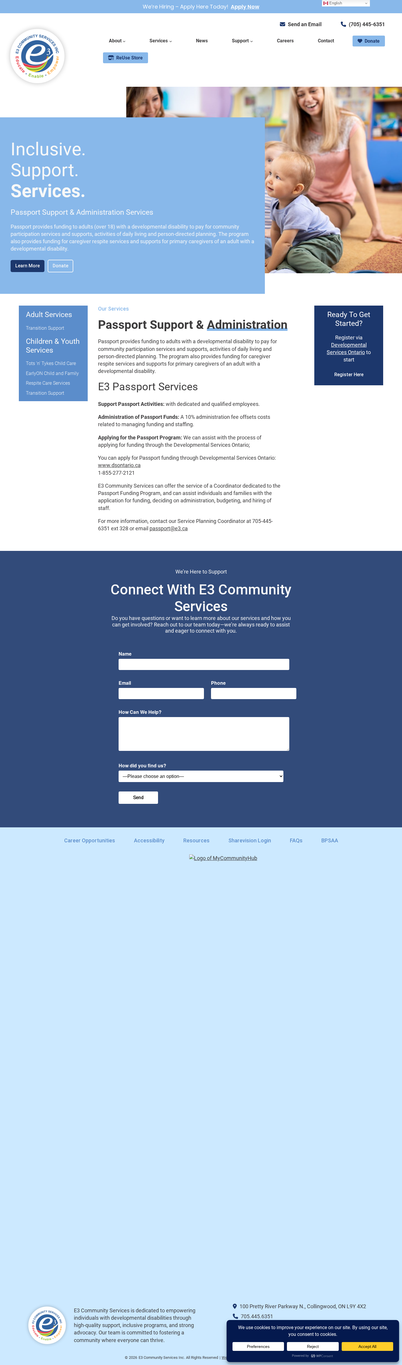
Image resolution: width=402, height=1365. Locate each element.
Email (125, 682)
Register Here (348, 374)
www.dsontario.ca (119, 465)
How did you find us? (142, 765)
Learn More (27, 266)
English (335, 3)
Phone (218, 682)
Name (125, 653)
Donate (60, 266)
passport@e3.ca (168, 528)
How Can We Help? (140, 712)
